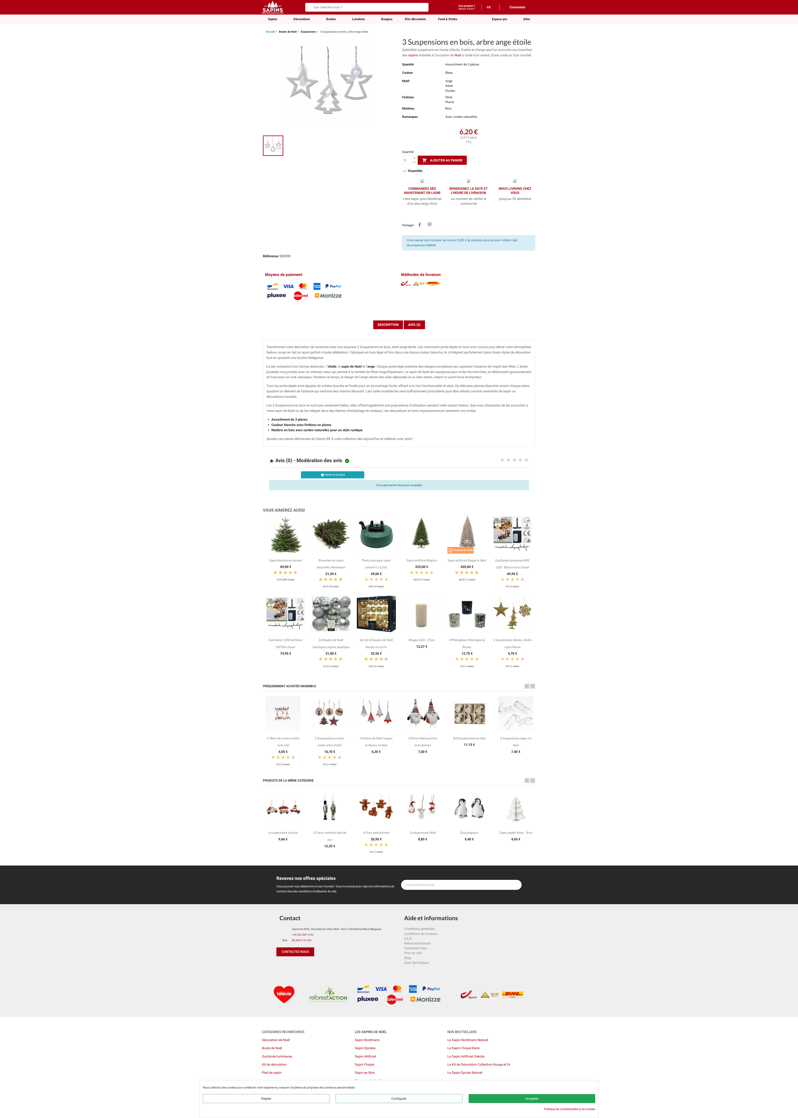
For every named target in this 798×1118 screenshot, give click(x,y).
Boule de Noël (272, 1048)
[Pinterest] (290, 964)
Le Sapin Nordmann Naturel (467, 1040)
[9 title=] (293, 572)
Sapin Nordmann (367, 1040)
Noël (457, 55)
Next (532, 686)
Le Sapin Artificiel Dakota (465, 1056)
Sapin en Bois (365, 1073)
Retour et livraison (417, 943)
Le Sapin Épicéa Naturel (464, 1073)
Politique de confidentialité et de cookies (569, 1109)
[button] (499, 19)
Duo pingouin (469, 832)
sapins (413, 55)
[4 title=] (520, 460)
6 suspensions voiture (283, 832)
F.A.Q (408, 939)
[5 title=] (526, 460)
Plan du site (412, 953)
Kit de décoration (274, 1064)
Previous (527, 686)
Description (388, 325)
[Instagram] (299, 964)
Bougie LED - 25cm (422, 640)
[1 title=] (502, 460)
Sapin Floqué (364, 1064)
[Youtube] (308, 964)
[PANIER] (532, 7)
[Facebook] (280, 964)
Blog (407, 958)
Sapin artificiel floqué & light (467, 560)
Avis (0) (414, 325)
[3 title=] (514, 460)
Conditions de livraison (421, 934)
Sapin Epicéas (365, 1048)
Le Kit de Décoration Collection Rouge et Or (478, 1064)
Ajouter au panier (442, 160)
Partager (419, 224)
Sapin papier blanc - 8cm (515, 832)
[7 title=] (288, 572)
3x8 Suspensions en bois (469, 738)
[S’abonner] (516, 885)
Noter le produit (332, 474)
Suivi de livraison (416, 963)
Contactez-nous (415, 948)
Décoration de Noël (276, 1040)
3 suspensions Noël (423, 832)
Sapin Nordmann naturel (285, 560)
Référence (270, 256)
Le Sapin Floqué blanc (463, 1048)
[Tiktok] (318, 964)
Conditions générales (419, 929)
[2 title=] (508, 460)
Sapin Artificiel (365, 1056)
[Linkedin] (327, 964)
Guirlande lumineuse (277, 1056)
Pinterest (429, 224)
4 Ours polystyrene (376, 832)
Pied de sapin (272, 1073)
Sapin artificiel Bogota (421, 560)
